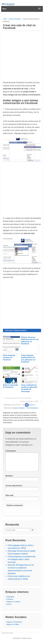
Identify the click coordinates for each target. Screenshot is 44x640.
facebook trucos (32, 418)
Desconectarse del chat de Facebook (18, 398)
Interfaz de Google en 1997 (29, 401)
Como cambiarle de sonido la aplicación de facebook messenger (29, 388)
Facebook (33, 415)
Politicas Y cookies (13, 602)
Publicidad (10, 597)
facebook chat (7, 418)
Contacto (9, 599)
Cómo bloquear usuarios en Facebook (9, 357)
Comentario (10, 450)
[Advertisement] (22, 55)
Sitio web (9, 495)
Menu (4, 9)
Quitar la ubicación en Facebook (10, 386)
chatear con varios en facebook (19, 415)
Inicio (5, 19)
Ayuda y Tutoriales (15, 19)
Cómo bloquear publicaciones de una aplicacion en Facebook (28, 358)
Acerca (8, 604)
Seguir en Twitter (12, 624)
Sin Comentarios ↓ (33, 408)
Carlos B (31, 405)
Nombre (9, 475)
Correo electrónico (13, 485)
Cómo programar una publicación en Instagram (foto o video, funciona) (22, 559)
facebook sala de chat (20, 418)
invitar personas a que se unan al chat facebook (18, 420)
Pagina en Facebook (14, 622)
